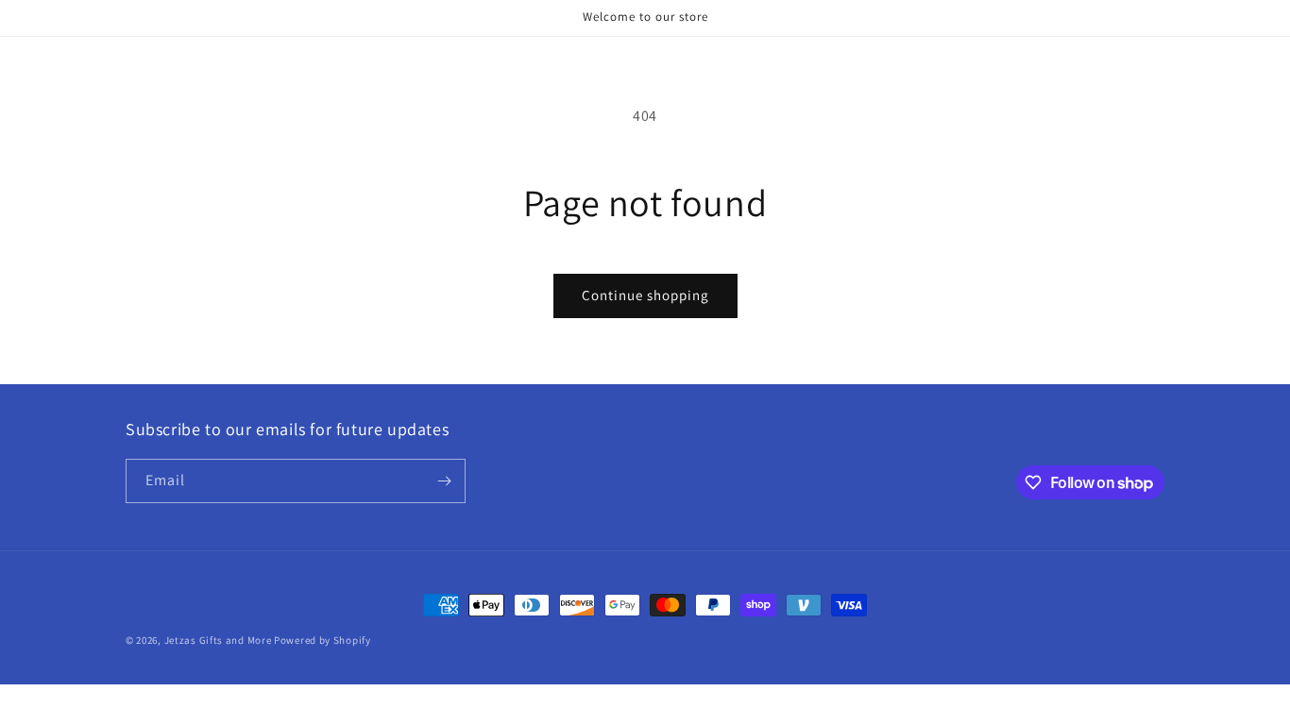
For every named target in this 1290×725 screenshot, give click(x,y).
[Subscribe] (444, 481)
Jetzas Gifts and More (218, 640)
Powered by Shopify (322, 640)
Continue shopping (645, 295)
